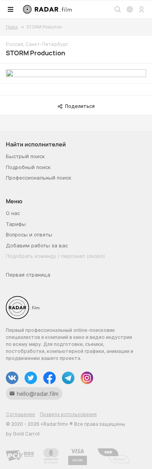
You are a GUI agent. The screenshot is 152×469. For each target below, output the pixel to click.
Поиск (12, 27)
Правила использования (68, 414)
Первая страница (28, 275)
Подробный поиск (28, 167)
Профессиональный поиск (38, 178)
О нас (13, 213)
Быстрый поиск (25, 156)
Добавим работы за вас (37, 245)
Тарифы (16, 224)
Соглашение (20, 414)
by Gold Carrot (23, 434)
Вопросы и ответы (29, 234)
